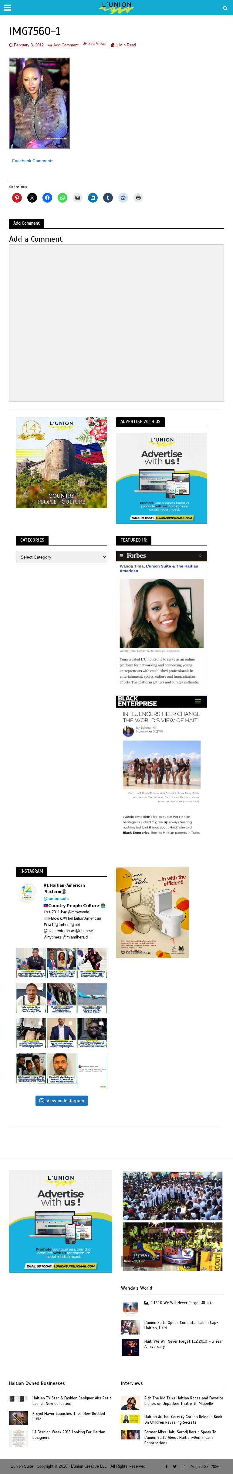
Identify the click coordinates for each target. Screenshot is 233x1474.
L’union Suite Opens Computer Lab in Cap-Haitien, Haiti (181, 1325)
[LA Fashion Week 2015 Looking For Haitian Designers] (18, 1437)
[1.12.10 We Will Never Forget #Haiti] (130, 1307)
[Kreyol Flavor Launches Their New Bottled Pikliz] (18, 1417)
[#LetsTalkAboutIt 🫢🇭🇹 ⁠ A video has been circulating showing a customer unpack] (31, 1033)
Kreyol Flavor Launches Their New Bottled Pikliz (68, 1416)
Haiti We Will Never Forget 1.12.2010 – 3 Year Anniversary (183, 1344)
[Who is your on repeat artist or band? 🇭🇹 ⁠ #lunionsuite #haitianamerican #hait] (92, 1070)
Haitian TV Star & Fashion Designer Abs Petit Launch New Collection (71, 1401)
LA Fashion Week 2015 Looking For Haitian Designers (68, 1435)
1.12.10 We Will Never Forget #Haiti (181, 1303)
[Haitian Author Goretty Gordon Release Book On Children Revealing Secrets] (130, 1418)
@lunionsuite (56, 898)
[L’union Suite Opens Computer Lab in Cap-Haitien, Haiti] (130, 1327)
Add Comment (66, 45)
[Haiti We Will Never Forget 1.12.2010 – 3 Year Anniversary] (130, 1347)
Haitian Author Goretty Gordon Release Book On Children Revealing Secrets (183, 1420)
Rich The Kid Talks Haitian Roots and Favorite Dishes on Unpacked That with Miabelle (183, 1401)
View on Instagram (65, 1100)
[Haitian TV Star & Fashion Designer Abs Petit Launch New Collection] (18, 1398)
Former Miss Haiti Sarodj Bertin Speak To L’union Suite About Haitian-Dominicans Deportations (180, 1437)
